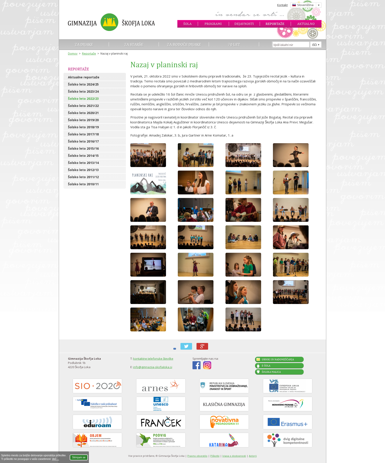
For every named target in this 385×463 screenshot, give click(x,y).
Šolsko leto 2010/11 (83, 184)
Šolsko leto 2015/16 (83, 148)
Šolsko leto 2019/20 (83, 120)
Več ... (55, 459)
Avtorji (253, 455)
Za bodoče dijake (184, 44)
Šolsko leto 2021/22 (83, 106)
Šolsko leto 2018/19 (83, 127)
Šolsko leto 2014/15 (83, 155)
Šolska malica (271, 371)
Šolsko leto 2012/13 (83, 170)
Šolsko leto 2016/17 (83, 141)
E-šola (266, 365)
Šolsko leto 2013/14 (83, 163)
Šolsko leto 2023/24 (83, 91)
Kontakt (282, 5)
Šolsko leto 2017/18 (83, 134)
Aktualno (306, 24)
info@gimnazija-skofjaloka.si (152, 367)
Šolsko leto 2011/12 (83, 177)
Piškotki (214, 455)
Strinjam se (79, 457)
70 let (234, 44)
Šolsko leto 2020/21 (83, 113)
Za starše (133, 44)
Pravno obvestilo (197, 455)
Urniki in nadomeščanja (278, 359)
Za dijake (84, 44)
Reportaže (275, 24)
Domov (73, 53)
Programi (213, 24)
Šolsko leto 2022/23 (83, 98)
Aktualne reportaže (83, 77)
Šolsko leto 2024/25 (83, 84)
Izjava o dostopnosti (234, 455)
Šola (187, 24)
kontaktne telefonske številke (153, 359)
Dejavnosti (244, 24)
